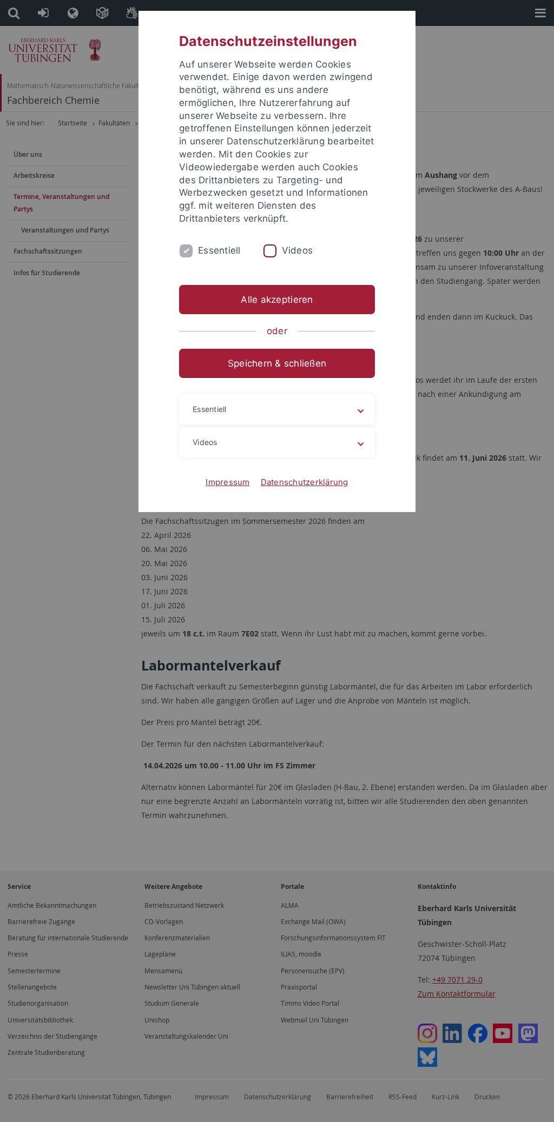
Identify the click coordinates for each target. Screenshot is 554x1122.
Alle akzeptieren (277, 299)
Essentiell (219, 250)
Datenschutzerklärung (304, 482)
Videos (297, 250)
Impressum (227, 482)
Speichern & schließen (277, 363)
